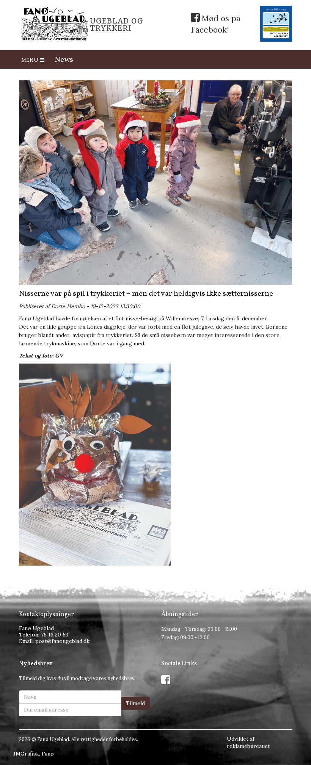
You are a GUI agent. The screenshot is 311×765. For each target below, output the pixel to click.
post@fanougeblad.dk (62, 641)
